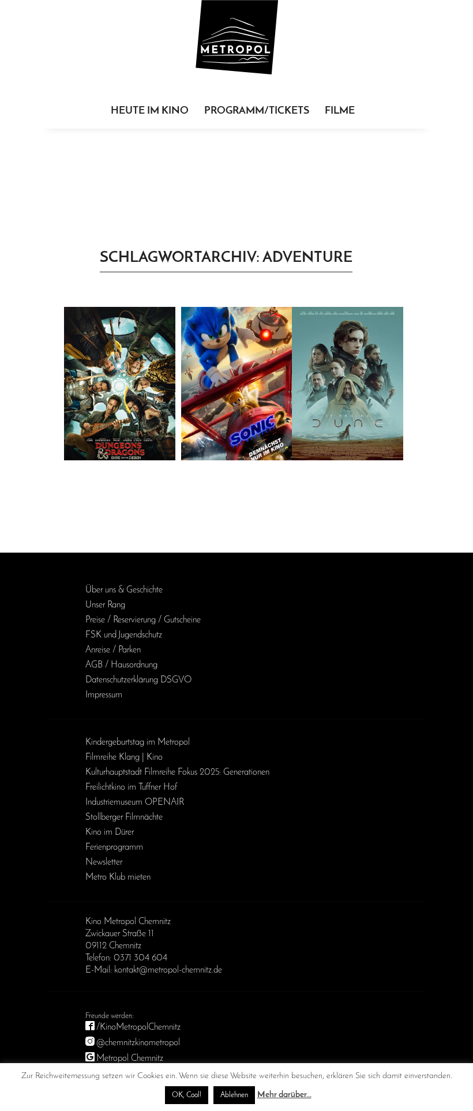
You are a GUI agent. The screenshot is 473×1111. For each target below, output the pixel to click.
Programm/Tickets (256, 111)
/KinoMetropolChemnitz (138, 1027)
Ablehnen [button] (234, 1095)
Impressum (103, 695)
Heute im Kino (150, 111)
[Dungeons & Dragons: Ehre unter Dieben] (119, 383)
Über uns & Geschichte (124, 590)
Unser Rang (105, 605)
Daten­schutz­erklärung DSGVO (138, 680)
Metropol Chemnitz (129, 1058)
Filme (340, 111)
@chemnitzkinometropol (138, 1043)
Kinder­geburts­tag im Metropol (137, 742)
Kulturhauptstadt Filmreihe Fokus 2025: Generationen (177, 772)
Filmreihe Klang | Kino (124, 757)
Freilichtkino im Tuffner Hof (131, 787)
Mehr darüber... (284, 1095)
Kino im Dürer (109, 832)
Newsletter (103, 862)
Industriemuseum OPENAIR (134, 802)
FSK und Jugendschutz (123, 635)
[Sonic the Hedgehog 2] (236, 383)
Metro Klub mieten (118, 877)
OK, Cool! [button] (186, 1095)
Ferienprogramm (114, 847)
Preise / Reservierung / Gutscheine (143, 620)
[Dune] (347, 383)
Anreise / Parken (113, 650)
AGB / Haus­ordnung (121, 665)
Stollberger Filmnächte (124, 817)
